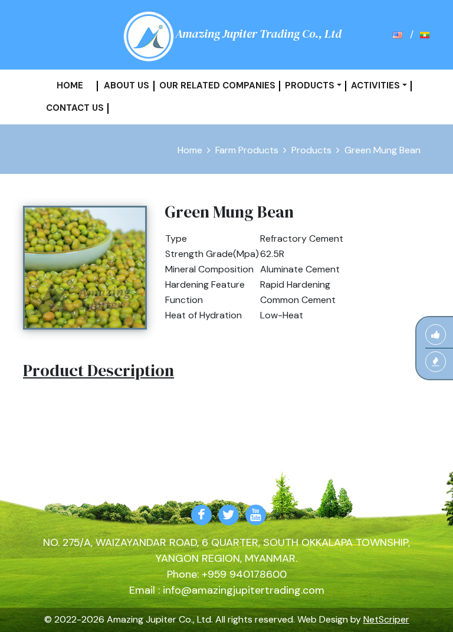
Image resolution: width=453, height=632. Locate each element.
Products (311, 150)
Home (190, 150)
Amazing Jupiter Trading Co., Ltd (258, 33)
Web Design (322, 619)
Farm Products (246, 150)
